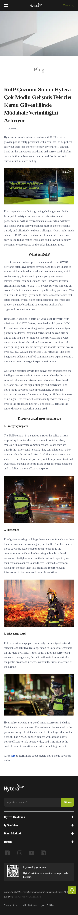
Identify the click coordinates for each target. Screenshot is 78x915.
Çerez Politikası (48, 905)
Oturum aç (68, 5)
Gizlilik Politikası (29, 905)
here (13, 755)
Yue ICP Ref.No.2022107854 (27, 896)
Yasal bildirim (10, 905)
